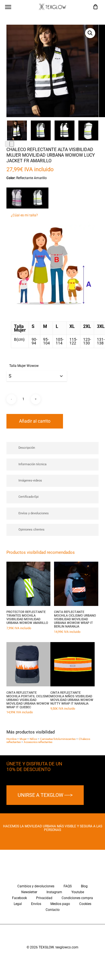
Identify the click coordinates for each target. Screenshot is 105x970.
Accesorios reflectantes (38, 742)
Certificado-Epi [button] (28, 497)
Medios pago (60, 904)
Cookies (85, 904)
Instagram (54, 892)
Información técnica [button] (32, 464)
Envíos (36, 904)
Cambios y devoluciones (35, 886)
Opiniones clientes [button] (31, 529)
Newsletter (29, 892)
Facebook (19, 898)
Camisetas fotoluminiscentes (58, 738)
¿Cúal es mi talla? (24, 215)
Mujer (23, 738)
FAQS (68, 886)
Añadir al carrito (34, 421)
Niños (33, 738)
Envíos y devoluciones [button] (33, 513)
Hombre (11, 738)
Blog (84, 886)
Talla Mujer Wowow (24, 366)
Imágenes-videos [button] (30, 480)
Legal (18, 904)
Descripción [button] (26, 448)
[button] (8, 7)
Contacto (53, 910)
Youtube (77, 892)
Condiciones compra (77, 898)
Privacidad (44, 898)
